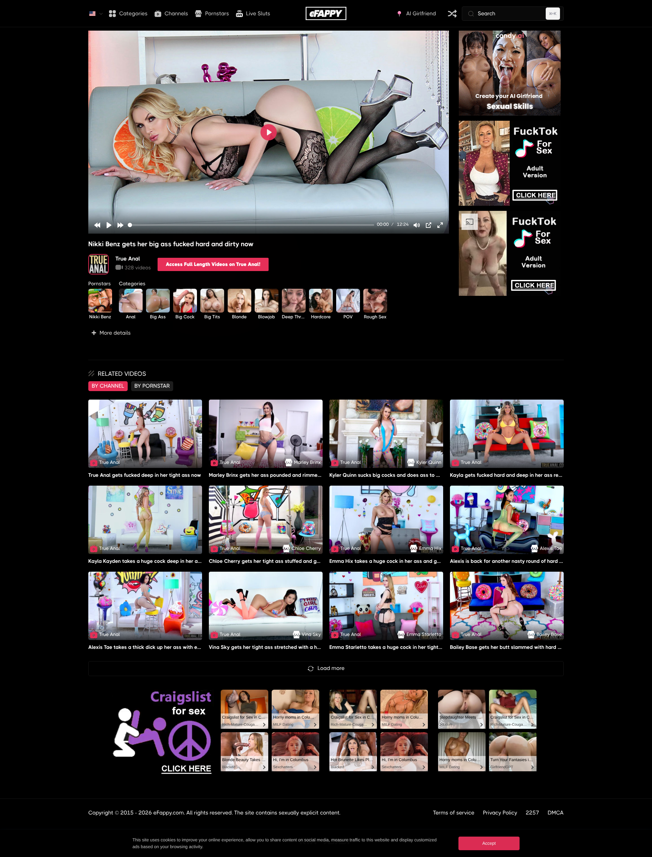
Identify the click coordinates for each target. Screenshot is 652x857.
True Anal (127, 258)
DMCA (556, 812)
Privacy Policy (500, 812)
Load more (331, 668)
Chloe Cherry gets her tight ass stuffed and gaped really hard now (287, 561)
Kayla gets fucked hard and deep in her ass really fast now (519, 475)
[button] (268, 332)
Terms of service (453, 812)
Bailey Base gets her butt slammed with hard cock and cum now (526, 647)
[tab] (108, 386)
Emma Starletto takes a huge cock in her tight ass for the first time (408, 647)
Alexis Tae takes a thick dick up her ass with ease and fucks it (161, 647)
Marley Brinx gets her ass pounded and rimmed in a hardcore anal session (296, 475)
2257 (532, 812)
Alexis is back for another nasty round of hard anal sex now (520, 561)
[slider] (251, 225)
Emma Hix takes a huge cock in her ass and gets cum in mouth (403, 561)
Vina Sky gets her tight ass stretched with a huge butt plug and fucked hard (298, 647)
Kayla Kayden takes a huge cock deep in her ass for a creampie (163, 561)
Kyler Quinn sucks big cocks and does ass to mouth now (395, 475)
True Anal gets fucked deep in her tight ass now (144, 475)
